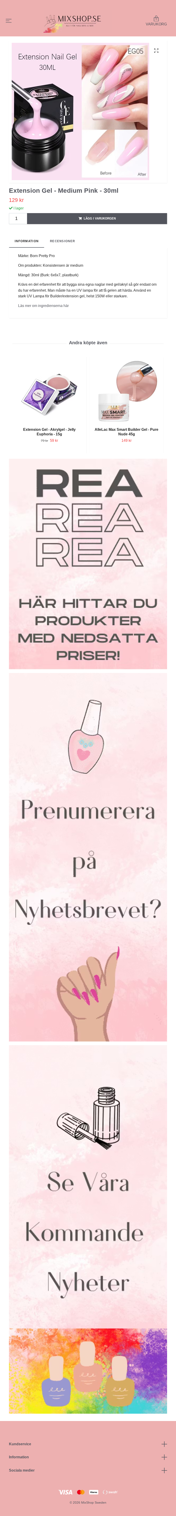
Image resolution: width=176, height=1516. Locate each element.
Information (19, 1457)
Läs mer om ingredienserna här (43, 306)
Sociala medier (22, 1470)
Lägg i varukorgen (100, 218)
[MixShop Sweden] (78, 21)
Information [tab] (26, 241)
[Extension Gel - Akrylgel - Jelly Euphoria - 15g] (49, 391)
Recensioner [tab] (62, 241)
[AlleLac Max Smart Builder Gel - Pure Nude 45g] (126, 391)
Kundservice (20, 1444)
